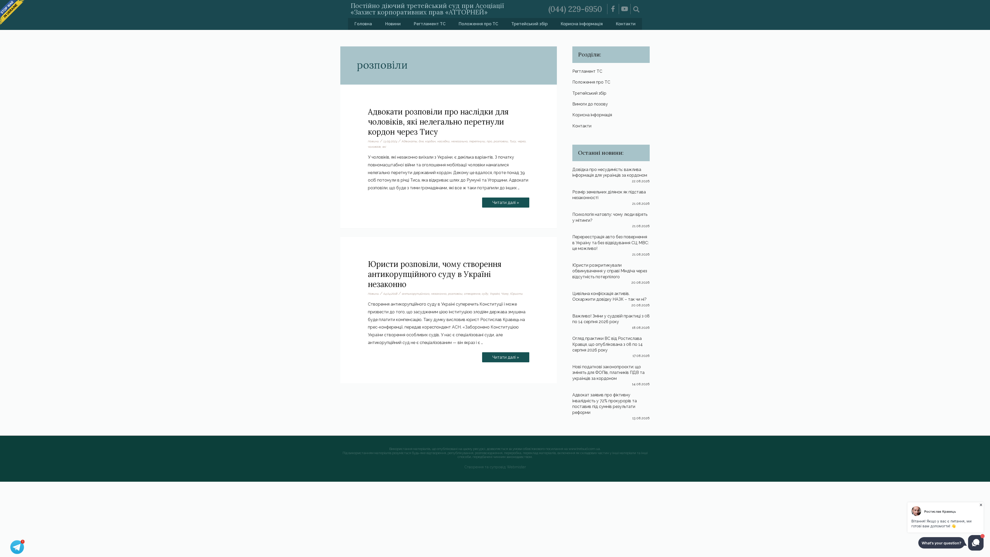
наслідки (443, 141)
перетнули (477, 141)
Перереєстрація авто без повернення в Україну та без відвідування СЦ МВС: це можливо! (610, 242)
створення (472, 294)
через (522, 141)
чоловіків (374, 147)
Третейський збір (529, 23)
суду (485, 294)
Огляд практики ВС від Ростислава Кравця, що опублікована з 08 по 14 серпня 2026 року (607, 344)
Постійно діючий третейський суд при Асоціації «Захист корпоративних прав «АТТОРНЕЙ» (427, 9)
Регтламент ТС (430, 23)
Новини (393, 23)
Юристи (516, 294)
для (421, 141)
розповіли (501, 141)
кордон (430, 141)
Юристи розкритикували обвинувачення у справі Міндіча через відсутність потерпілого (609, 271)
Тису (513, 141)
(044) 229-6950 (575, 9)
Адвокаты (409, 141)
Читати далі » (505, 201)
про (489, 141)
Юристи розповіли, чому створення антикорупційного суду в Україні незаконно (434, 274)
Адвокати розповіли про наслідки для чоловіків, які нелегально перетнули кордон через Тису (438, 122)
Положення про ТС (478, 23)
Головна (363, 23)
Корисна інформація (582, 23)
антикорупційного (416, 294)
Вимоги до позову (590, 104)
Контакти (626, 23)
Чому (505, 294)
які (384, 147)
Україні (495, 294)
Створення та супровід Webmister (495, 467)
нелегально (459, 141)
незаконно (439, 294)
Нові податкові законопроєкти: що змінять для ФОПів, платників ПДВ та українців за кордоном (608, 372)
